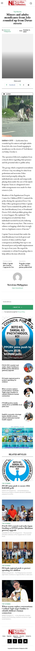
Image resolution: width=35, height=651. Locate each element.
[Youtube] (25, 641)
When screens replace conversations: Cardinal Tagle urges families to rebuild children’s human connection (10, 392)
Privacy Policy (21, 312)
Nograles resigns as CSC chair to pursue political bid (25, 265)
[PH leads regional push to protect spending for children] (28, 380)
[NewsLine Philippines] (17, 277)
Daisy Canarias (8, 357)
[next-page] (29, 320)
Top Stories (17, 11)
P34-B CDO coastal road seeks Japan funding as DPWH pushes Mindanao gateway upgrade (10, 367)
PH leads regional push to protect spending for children (11, 380)
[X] (20, 641)
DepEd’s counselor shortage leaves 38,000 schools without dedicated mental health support (11, 417)
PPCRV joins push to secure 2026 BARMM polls (17, 350)
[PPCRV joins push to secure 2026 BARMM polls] (17, 338)
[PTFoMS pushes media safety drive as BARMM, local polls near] (28, 404)
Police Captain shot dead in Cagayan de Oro (8, 265)
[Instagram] (15, 641)
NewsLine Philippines (7, 30)
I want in (16, 307)
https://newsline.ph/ (17, 288)
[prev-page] (26, 320)
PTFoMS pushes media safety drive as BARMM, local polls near (12, 404)
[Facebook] (9, 641)
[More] (28, 85)
